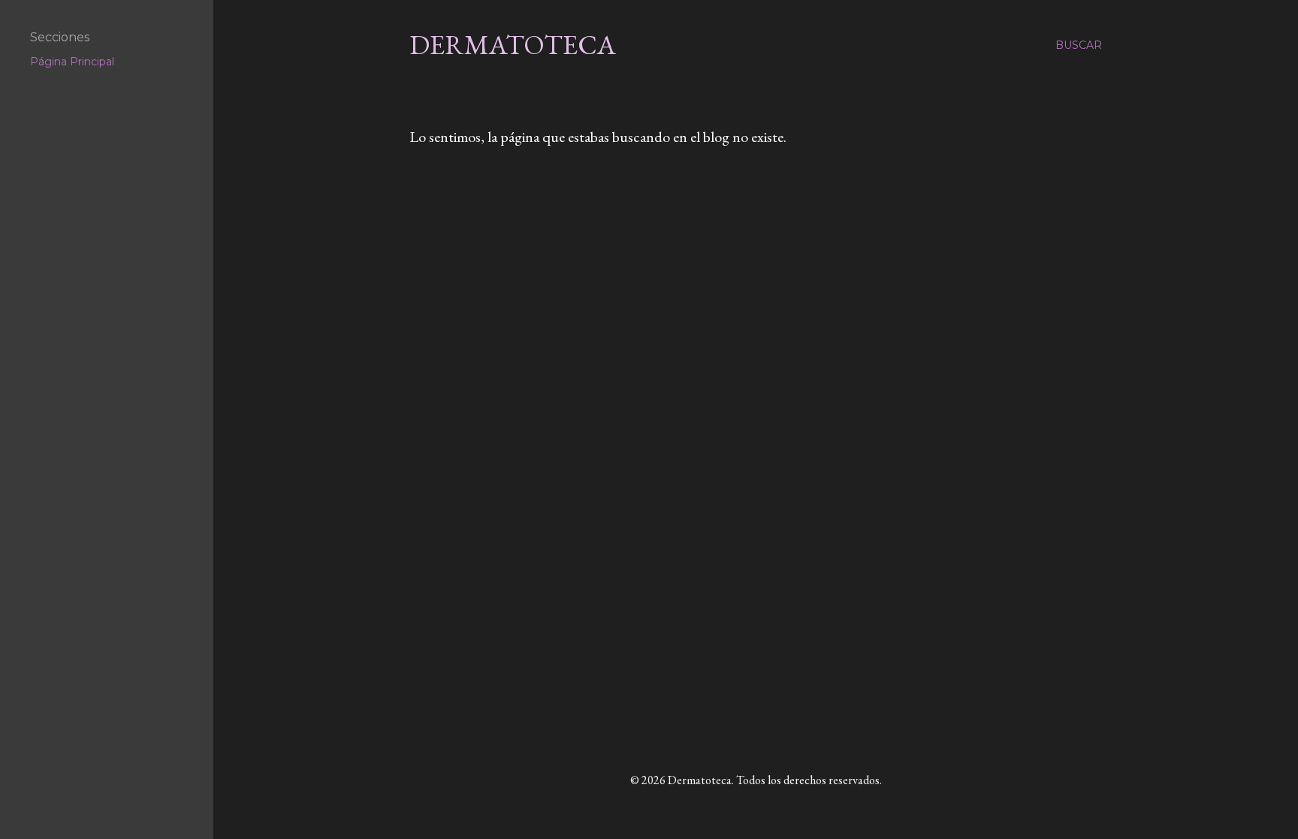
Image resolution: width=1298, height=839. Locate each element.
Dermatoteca (512, 44)
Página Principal (72, 61)
